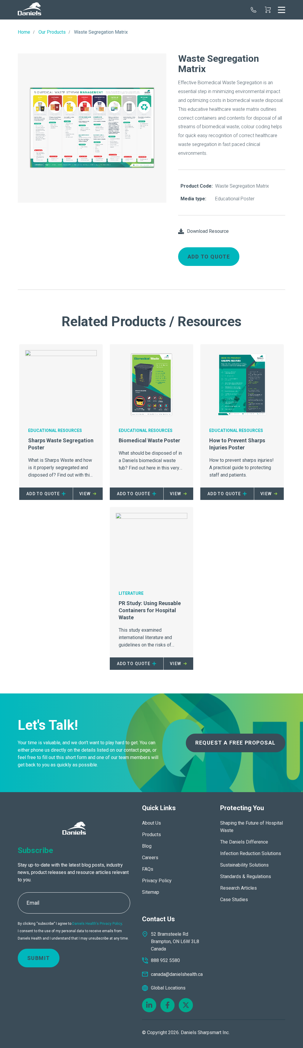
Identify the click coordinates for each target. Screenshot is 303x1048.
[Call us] (253, 10)
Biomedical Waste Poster (149, 440)
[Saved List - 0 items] (268, 10)
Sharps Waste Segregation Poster (61, 444)
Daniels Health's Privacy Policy (97, 924)
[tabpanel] (92, 128)
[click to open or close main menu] (281, 10)
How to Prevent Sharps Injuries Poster (237, 444)
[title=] (29, 9)
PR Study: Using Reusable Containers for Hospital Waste (150, 610)
